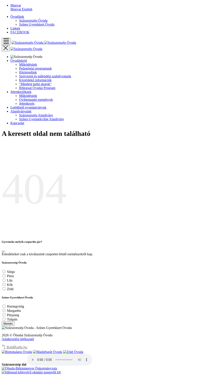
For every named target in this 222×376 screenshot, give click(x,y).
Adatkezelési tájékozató (18, 339)
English (27, 9)
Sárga (11, 271)
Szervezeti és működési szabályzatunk (45, 76)
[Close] (3, 251)
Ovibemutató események (36, 99)
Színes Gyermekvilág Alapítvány (41, 119)
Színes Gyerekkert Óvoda (36, 24)
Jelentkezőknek (20, 92)
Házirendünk (28, 72)
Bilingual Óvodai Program (37, 88)
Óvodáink (17, 16)
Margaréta (14, 311)
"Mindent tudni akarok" (35, 84)
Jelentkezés (26, 103)
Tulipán (12, 319)
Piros (10, 276)
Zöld (10, 289)
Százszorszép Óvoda (33, 20)
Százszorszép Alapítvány (36, 115)
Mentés (8, 323)
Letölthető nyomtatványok (28, 107)
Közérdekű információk (35, 80)
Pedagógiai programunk (35, 68)
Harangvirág (15, 306)
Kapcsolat (17, 123)
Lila (9, 280)
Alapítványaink (20, 111)
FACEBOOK (19, 32)
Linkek (15, 28)
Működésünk (28, 64)
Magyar (16, 9)
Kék (10, 284)
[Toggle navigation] (6, 41)
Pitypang (13, 315)
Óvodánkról (18, 60)
